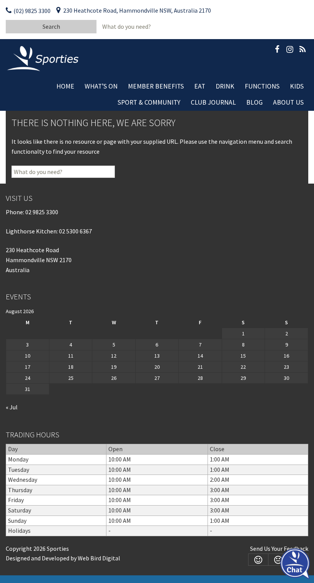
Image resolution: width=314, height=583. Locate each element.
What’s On (101, 86)
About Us (288, 102)
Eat (199, 86)
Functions (262, 86)
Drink (225, 86)
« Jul (12, 407)
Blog (254, 102)
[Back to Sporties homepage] (43, 58)
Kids (297, 86)
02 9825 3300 (41, 212)
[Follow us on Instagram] (290, 50)
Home (65, 86)
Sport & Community (149, 102)
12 (113, 355)
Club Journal (213, 102)
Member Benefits (156, 86)
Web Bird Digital (99, 558)
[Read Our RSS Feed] (302, 50)
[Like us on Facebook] (277, 50)
